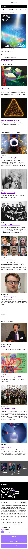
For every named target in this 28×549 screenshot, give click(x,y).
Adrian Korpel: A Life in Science (10, 225)
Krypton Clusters (6, 447)
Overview (24, 502)
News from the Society (8, 409)
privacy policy (17, 524)
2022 (6, 12)
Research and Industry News (10, 158)
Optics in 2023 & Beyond (8, 260)
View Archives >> (25, 468)
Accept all (14, 546)
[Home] (10, 493)
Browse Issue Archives (7, 60)
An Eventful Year (6, 346)
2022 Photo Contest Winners (8, 58)
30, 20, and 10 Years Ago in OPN (11, 377)
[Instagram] (6, 485)
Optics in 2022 (4, 54)
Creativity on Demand (8, 193)
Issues (2, 12)
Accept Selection (14, 541)
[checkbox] (5, 527)
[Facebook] (4, 485)
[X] (1, 485)
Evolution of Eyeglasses (8, 297)
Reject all (14, 536)
